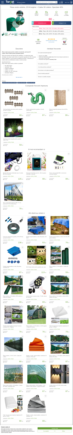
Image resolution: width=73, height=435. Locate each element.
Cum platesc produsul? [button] (43, 63)
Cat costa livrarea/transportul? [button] (45, 52)
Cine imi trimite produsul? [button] (43, 73)
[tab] (54, 52)
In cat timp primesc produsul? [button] (44, 67)
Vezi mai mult (19, 77)
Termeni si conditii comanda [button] (44, 76)
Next (31, 21)
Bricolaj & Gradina (21, 2)
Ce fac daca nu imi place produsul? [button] (46, 70)
